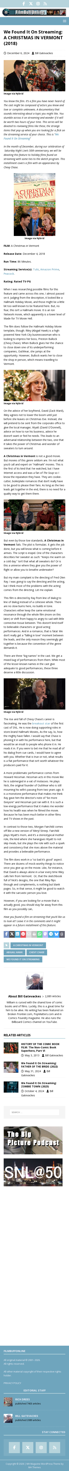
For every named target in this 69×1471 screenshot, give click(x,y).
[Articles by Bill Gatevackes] (8, 1421)
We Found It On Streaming (23, 959)
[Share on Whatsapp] (40, 934)
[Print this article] (34, 934)
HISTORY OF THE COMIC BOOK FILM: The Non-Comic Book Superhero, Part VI (40, 1047)
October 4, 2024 (34, 1091)
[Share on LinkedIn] (17, 934)
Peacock (9, 273)
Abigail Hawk (14, 952)
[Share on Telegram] (51, 934)
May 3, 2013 (32, 1055)
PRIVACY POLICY (12, 1383)
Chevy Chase (36, 952)
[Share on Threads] (62, 934)
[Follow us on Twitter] (31, 3)
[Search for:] (34, 1112)
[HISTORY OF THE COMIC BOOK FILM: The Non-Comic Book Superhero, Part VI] (11, 1048)
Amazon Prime (49, 269)
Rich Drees (22, 1399)
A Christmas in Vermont (28, 945)
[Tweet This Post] (12, 934)
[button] (64, 21)
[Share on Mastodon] (45, 934)
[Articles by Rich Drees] (8, 1404)
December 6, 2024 (18, 53)
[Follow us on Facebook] (24, 3)
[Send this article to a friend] (28, 934)
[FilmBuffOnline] (34, 15)
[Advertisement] (34, 1225)
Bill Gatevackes (44, 53)
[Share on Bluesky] (56, 934)
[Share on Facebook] (6, 934)
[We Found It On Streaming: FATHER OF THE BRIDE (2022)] (11, 1067)
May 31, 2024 (33, 1071)
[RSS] (45, 3)
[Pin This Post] (23, 934)
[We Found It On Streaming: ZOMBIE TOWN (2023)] (11, 1087)
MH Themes (34, 1467)
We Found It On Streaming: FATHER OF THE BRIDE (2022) (39, 1064)
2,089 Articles (53, 996)
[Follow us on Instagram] (38, 3)
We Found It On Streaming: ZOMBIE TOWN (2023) (39, 1084)
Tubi (36, 269)
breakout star (41, 723)
